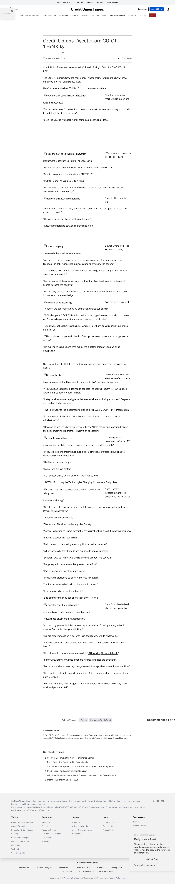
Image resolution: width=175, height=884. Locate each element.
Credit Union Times (83, 868)
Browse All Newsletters (144, 865)
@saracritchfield (65, 625)
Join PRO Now (156, 9)
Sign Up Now (152, 859)
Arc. (65, 878)
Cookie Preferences (117, 878)
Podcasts (79, 2)
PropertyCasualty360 (44, 868)
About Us (76, 822)
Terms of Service (110, 826)
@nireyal (80, 430)
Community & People (20, 838)
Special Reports (18, 853)
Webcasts (99, 2)
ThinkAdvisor (24, 868)
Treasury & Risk (116, 868)
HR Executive (67, 871)
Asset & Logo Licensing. (118, 738)
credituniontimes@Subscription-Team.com (30, 810)
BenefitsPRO (64, 868)
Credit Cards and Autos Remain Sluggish (67, 771)
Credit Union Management (22, 822)
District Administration (85, 871)
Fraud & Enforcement (20, 841)
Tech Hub (15, 849)
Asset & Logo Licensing (82, 830)
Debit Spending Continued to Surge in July (67, 762)
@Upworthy (50, 625)
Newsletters (142, 9)
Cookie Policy (108, 822)
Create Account (139, 826)
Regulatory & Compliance (22, 830)
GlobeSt (100, 868)
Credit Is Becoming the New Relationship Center (70, 758)
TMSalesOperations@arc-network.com (68, 738)
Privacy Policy (109, 830)
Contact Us (77, 834)
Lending (14, 834)
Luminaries (89, 2)
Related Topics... (69, 720)
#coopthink (49, 350)
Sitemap (45, 841)
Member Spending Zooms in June (63, 779)
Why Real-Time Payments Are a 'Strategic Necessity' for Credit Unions (81, 775)
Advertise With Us (80, 826)
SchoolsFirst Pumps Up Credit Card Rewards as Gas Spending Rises (80, 766)
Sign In (136, 822)
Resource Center (111, 2)
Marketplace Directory (65, 2)
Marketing (15, 845)
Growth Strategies (19, 826)
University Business (106, 871)
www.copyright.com (101, 735)
